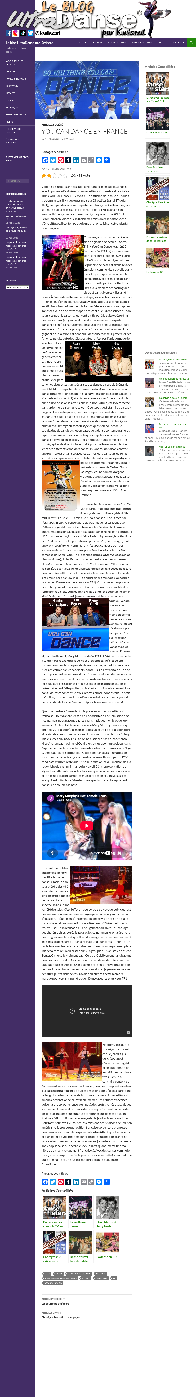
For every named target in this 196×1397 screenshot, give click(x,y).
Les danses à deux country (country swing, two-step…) (15, 204)
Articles (47, 124)
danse (59, 1273)
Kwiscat (69, 138)
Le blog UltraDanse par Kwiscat (29, 42)
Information (13, 86)
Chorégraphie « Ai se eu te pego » (61, 1315)
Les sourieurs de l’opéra (55, 1301)
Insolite (10, 93)
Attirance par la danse (172, 446)
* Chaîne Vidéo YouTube (13, 141)
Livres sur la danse (141, 42)
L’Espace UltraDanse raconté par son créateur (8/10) (16, 246)
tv (114, 1278)
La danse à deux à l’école (173, 397)
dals (47, 1273)
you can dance (53, 1283)
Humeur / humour (16, 78)
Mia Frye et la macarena (173, 359)
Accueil (83, 42)
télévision (101, 1278)
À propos (176, 42)
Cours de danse (117, 42)
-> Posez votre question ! (14, 130)
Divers (9, 122)
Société (58, 124)
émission (101, 1273)
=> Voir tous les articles (14, 63)
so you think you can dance (61, 1278)
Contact (161, 42)
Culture (10, 71)
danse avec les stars (79, 1273)
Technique (12, 107)
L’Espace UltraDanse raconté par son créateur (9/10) (16, 261)
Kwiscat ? (98, 42)
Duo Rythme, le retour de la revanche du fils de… (17, 231)
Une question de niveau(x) (174, 378)
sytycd (86, 1278)
